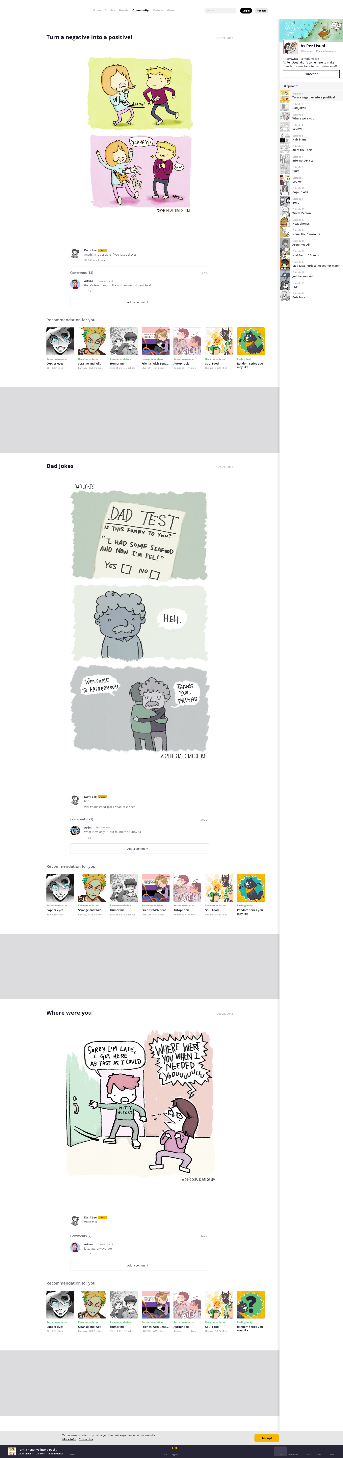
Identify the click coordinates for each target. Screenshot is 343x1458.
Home (97, 10)
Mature (158, 10)
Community (140, 10)
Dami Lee (90, 250)
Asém (88, 827)
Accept (267, 1438)
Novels (123, 10)
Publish (261, 10)
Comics (110, 10)
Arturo (88, 281)
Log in (246, 10)
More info (69, 1439)
